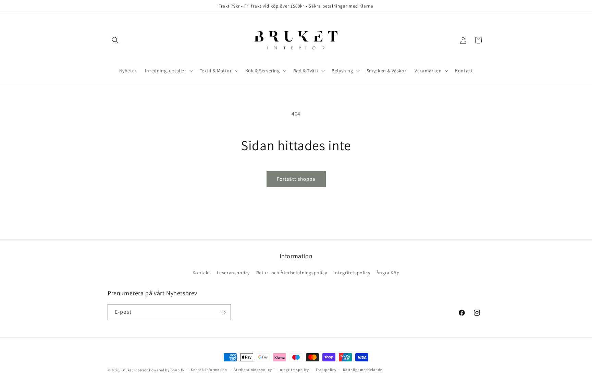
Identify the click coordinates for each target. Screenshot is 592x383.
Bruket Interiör (135, 370)
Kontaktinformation (209, 369)
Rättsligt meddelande (362, 369)
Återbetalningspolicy (253, 369)
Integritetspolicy (351, 273)
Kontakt (201, 273)
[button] (115, 40)
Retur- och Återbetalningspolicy (291, 273)
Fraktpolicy (326, 369)
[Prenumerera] (223, 312)
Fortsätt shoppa (296, 179)
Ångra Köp (388, 273)
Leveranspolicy (233, 273)
